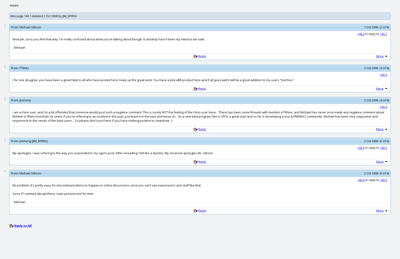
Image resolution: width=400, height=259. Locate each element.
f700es (24, 68)
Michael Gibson (30, 27)
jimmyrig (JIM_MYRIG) (33, 141)
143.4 (383, 107)
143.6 (361, 180)
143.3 (383, 75)
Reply (202, 56)
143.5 (361, 148)
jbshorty (25, 100)
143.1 (383, 34)
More (380, 56)
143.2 (361, 34)
